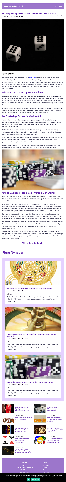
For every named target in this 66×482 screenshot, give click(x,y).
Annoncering (45, 465)
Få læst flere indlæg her (33, 243)
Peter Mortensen (23, 291)
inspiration (60, 16)
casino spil (32, 78)
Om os (45, 467)
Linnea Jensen (18, 16)
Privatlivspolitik (35, 479)
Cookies (45, 470)
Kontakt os (45, 472)
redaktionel (10, 294)
